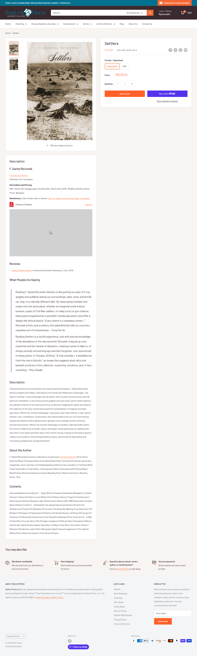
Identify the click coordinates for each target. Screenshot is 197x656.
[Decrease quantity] (118, 84)
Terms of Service (122, 624)
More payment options (167, 101)
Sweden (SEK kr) (13, 636)
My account (164, 14)
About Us (133, 23)
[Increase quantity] (132, 84)
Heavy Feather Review (21, 270)
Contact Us (147, 23)
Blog (122, 23)
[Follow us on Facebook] (70, 641)
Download (88, 205)
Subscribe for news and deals (176, 3)
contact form (123, 568)
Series (86, 23)
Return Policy (120, 611)
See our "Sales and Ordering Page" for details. (69, 198)
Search (117, 589)
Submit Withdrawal (123, 615)
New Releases (120, 593)
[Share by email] (185, 50)
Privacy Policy (120, 619)
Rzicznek (109, 50)
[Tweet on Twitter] (180, 50)
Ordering (20, 23)
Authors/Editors (104, 23)
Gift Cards (118, 602)
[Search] (150, 13)
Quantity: (109, 83)
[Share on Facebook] (170, 50)
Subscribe (163, 621)
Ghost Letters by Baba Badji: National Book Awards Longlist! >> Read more (37, 3)
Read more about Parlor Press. (49, 597)
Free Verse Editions (19, 175)
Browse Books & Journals (43, 23)
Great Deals (119, 606)
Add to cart (125, 93)
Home (8, 23)
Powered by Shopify (13, 646)
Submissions (69, 23)
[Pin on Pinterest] (175, 50)
